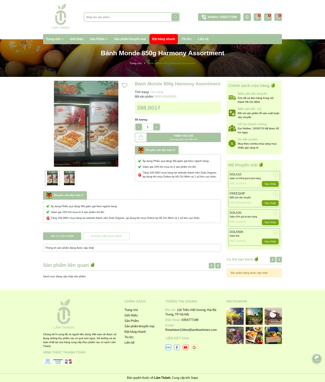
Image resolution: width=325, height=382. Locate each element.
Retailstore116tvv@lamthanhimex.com (191, 329)
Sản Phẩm (97, 39)
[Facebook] (177, 347)
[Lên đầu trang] (317, 348)
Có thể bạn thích (240, 259)
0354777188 (228, 17)
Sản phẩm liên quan (66, 265)
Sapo (194, 377)
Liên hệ (203, 39)
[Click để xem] (86, 124)
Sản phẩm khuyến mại (130, 39)
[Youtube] (186, 347)
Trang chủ (53, 39)
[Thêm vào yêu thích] (124, 85)
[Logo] (60, 16)
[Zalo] (168, 347)
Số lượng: (141, 119)
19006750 (258, 128)
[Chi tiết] (275, 174)
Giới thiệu (77, 39)
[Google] (194, 347)
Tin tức (186, 39)
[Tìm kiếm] (175, 17)
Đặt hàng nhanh (163, 39)
